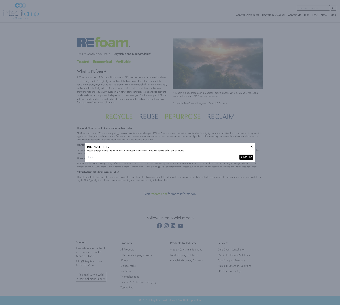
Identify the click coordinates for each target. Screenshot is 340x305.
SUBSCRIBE (246, 157)
